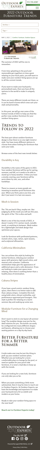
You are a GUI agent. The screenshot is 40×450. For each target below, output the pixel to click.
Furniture (21, 37)
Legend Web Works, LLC (23, 444)
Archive (5, 25)
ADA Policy (24, 447)
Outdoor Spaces (30, 37)
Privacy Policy (16, 447)
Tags (4, 31)
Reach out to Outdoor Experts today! (18, 410)
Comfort (15, 37)
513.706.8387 (32, 2)
